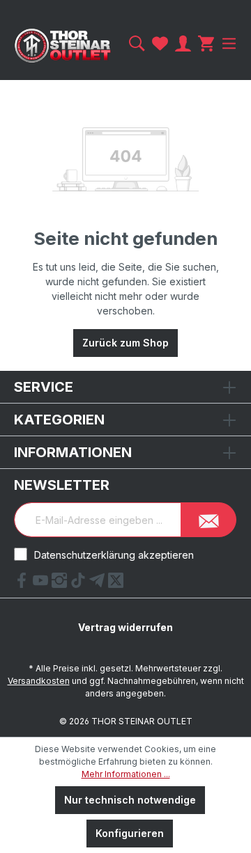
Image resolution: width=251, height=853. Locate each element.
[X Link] (115, 584)
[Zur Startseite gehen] (63, 45)
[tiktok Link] (79, 584)
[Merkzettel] (160, 43)
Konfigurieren (130, 833)
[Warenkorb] (206, 43)
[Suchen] (137, 43)
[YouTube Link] (42, 584)
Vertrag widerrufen (125, 627)
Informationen (73, 452)
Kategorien (59, 419)
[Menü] (227, 43)
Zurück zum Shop (125, 343)
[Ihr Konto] (183, 43)
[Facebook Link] (23, 584)
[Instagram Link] (61, 584)
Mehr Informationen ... (126, 774)
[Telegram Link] (98, 584)
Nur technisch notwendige (130, 800)
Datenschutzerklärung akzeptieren (114, 555)
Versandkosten (39, 681)
